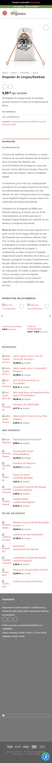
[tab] (26, 142)
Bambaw (15, 122)
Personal (25, 73)
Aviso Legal (18, 754)
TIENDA (14, 73)
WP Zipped (30, 758)
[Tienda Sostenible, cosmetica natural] (17, 13)
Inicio (5, 73)
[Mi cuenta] (31, 13)
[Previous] (2, 322)
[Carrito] (46, 13)
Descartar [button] (35, 2)
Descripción (8, 141)
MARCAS (34, 122)
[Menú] (4, 13)
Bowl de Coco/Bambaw (12, 326)
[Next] (50, 322)
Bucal (36, 73)
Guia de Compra (32, 754)
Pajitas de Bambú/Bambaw (34, 327)
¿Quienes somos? (14, 752)
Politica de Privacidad (34, 752)
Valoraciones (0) (10, 147)
